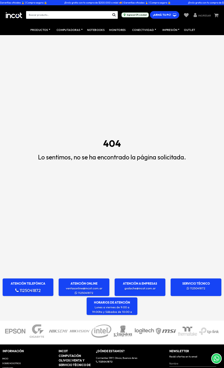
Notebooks (96, 30)
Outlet (189, 30)
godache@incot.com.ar (140, 288)
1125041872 (30, 290)
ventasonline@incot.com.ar (84, 288)
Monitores (117, 30)
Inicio (5, 358)
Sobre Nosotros (11, 363)
